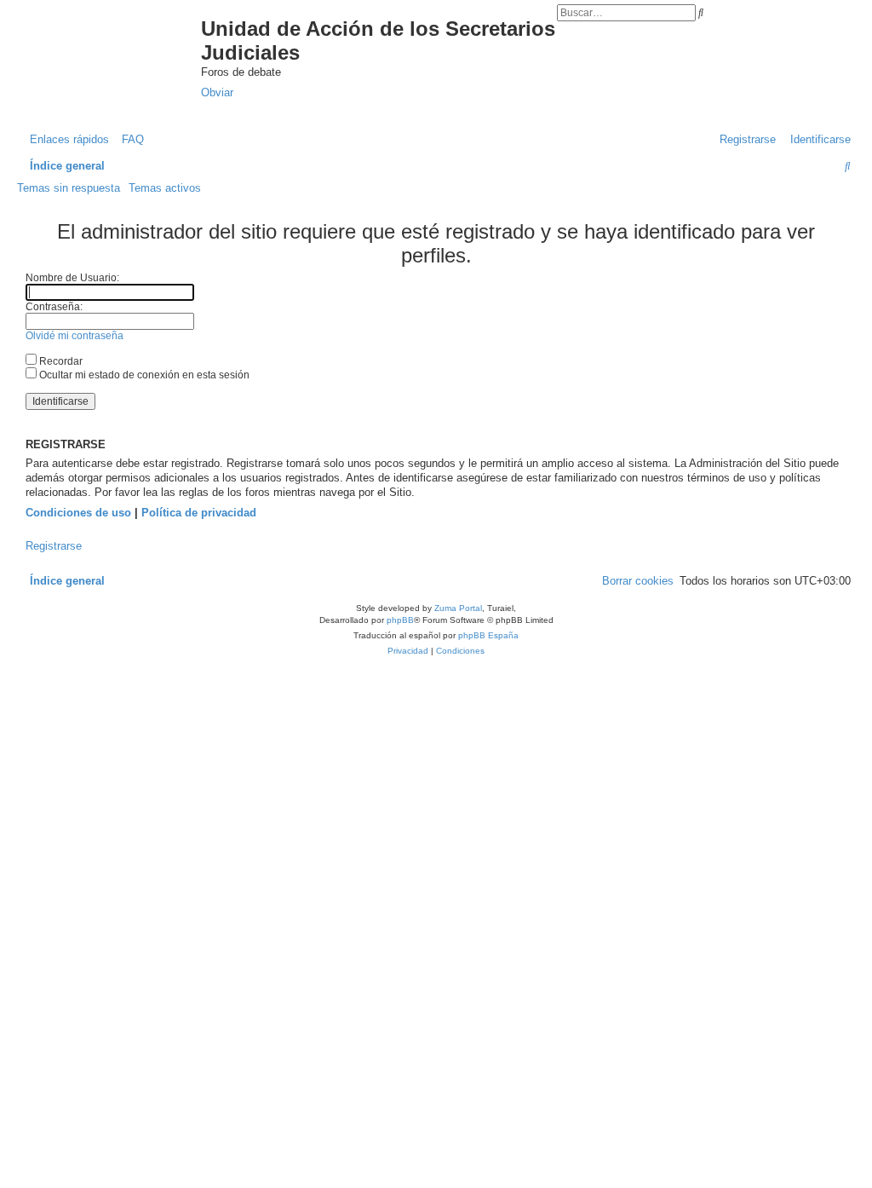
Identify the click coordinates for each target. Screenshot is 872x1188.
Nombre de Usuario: (72, 278)
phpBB (400, 620)
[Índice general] (117, 45)
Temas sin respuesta (68, 188)
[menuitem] (128, 139)
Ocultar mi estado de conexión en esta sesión (143, 375)
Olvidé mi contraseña (74, 336)
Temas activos (165, 188)
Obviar (217, 92)
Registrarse (54, 545)
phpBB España (488, 635)
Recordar (60, 361)
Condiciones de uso (78, 512)
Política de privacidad (198, 512)
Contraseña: (54, 307)
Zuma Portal (458, 608)
